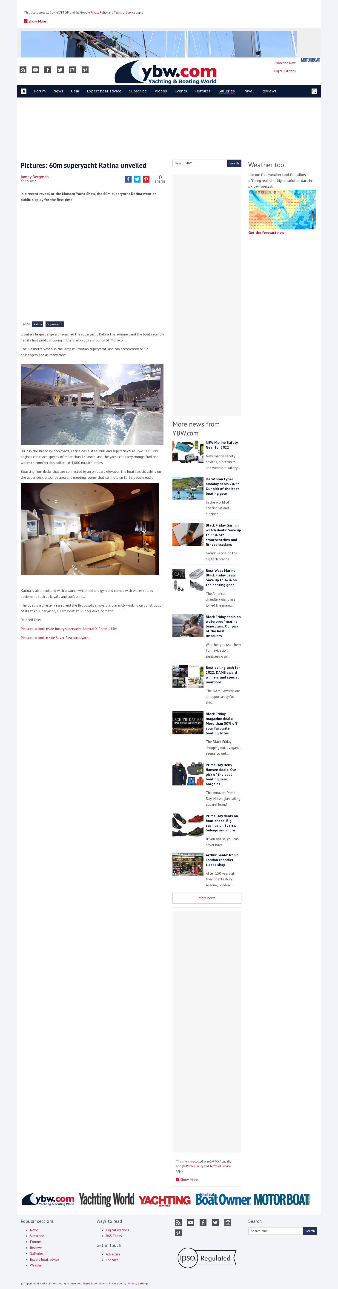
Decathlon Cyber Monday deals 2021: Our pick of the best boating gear (222, 486)
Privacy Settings (138, 1283)
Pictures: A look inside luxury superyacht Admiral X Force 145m (69, 628)
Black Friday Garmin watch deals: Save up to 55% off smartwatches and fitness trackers (223, 535)
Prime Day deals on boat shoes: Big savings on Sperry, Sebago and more (222, 823)
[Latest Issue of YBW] (310, 59)
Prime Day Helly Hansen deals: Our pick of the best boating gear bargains (221, 774)
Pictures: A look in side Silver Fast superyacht (55, 637)
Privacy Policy (99, 12)
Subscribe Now (285, 63)
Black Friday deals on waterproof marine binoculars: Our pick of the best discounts (223, 626)
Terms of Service (124, 12)
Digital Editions (285, 71)
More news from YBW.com (196, 428)
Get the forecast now (266, 232)
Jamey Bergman (35, 177)
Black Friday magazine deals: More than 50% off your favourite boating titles (222, 723)
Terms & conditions (95, 1283)
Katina (38, 324)
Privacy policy (117, 1283)
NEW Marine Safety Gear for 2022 (222, 445)
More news (206, 898)
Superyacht (54, 324)
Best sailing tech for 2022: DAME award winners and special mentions (223, 674)
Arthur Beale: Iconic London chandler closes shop (222, 860)
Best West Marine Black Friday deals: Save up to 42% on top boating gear (221, 577)
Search (234, 163)
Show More (37, 21)
